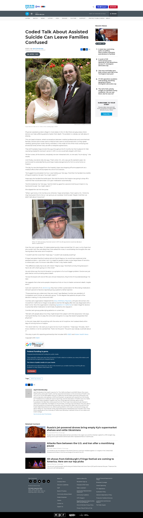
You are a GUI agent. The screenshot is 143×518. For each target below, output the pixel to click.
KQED (69, 334)
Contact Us (60, 503)
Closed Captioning (101, 485)
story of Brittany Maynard (62, 301)
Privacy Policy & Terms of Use (84, 508)
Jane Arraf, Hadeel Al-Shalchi (54, 448)
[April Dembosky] (28, 393)
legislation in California (63, 305)
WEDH (29, 489)
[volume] (31, 13)
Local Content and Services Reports (103, 501)
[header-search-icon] (93, 7)
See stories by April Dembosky (42, 414)
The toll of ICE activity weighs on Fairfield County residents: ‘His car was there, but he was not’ (107, 91)
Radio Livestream (81, 488)
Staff (58, 488)
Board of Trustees (61, 491)
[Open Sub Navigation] (31, 18)
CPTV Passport (81, 498)
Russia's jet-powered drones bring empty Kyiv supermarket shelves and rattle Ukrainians (82, 429)
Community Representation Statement (84, 491)
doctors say (46, 288)
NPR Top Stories (36, 378)
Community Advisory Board (64, 494)
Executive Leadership (62, 484)
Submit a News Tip (82, 478)
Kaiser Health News (81, 334)
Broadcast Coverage (101, 482)
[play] (27, 13)
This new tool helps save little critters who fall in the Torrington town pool (108, 72)
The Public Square (101, 505)
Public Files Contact (32, 492)
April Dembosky (38, 48)
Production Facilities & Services (104, 498)
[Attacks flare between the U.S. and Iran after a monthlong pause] (35, 447)
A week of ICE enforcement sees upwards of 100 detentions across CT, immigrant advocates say (107, 62)
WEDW (37, 489)
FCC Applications (100, 488)
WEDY (41, 489)
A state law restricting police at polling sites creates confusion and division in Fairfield (106, 51)
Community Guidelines (83, 495)
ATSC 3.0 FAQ (40, 492)
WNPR (35, 491)
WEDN (33, 489)
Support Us (60, 506)
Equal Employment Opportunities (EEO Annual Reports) (85, 501)
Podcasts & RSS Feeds (83, 484)
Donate (113, 7)
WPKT (39, 491)
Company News (61, 481)
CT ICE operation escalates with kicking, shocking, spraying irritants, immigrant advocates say (107, 81)
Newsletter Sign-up (82, 481)
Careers (59, 500)
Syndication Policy (101, 491)
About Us (59, 478)
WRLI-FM (43, 491)
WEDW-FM (30, 491)
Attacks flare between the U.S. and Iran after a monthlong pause (80, 444)
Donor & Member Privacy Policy (85, 505)
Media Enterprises (62, 497)
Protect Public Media (96, 18)
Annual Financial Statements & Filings (104, 479)
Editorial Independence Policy (104, 495)
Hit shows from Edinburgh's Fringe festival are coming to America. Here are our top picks (80, 460)
